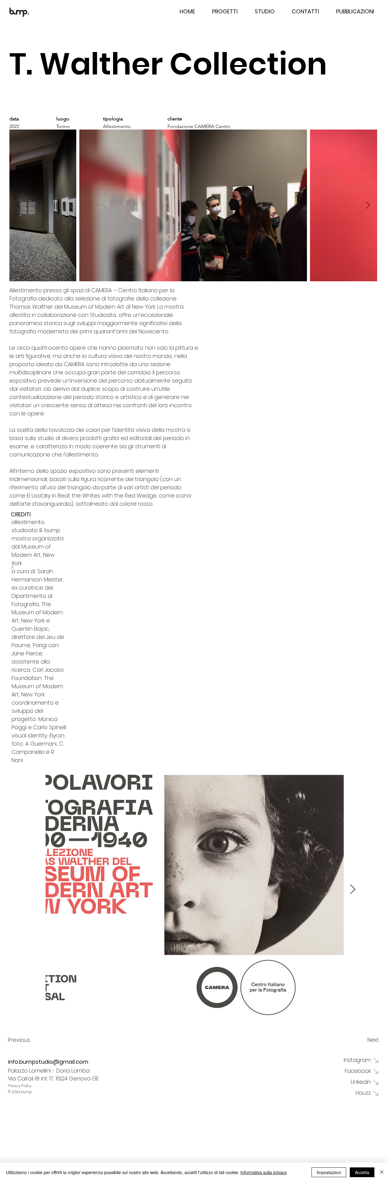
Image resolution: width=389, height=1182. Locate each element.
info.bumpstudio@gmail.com (48, 1062)
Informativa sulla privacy (263, 1172)
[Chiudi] (381, 1172)
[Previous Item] (18, 205)
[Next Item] (368, 205)
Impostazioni (329, 1172)
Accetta (362, 1172)
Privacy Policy (19, 1085)
